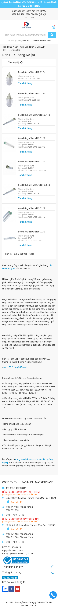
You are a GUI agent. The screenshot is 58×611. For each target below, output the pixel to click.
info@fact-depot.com (16, 488)
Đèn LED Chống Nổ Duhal (15, 367)
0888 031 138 (12, 510)
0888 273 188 (33, 11)
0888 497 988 (19, 11)
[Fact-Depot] (26, 25)
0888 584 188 (32, 14)
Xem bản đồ (16, 502)
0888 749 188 (18, 14)
